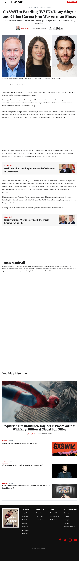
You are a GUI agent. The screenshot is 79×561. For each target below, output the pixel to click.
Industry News (38, 7)
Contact (24, 520)
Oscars (66, 523)
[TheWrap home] (16, 2)
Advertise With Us (69, 527)
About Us (24, 513)
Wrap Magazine (70, 509)
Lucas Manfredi (25, 28)
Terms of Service (55, 513)
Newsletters (25, 530)
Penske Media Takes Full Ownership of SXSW (19, 443)
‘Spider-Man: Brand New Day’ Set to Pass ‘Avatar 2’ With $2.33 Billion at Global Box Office (39, 427)
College (66, 516)
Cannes (66, 513)
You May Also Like (15, 373)
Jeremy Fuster (32, 434)
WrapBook (25, 533)
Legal (52, 509)
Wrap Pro (40, 509)
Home (30, 7)
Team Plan (39, 516)
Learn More (39, 520)
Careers (24, 523)
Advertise (25, 516)
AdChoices (53, 520)
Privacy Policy (54, 516)
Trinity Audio (20, 85)
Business (48, 7)
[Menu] (4, 2)
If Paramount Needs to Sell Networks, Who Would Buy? (22, 465)
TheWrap (25, 509)
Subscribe (72, 2)
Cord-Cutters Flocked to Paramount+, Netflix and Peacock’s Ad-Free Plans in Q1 (26, 486)
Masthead (25, 527)
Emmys (66, 520)
